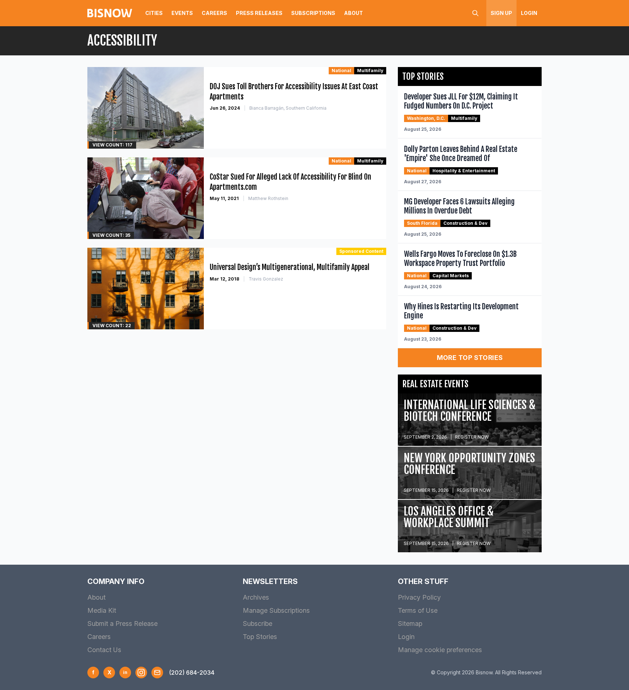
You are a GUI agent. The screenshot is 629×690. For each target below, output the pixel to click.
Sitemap (410, 623)
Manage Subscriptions (276, 610)
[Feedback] (157, 672)
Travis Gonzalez (266, 279)
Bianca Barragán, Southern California (288, 108)
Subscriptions (313, 13)
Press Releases (259, 13)
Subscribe (257, 623)
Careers (214, 13)
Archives (256, 597)
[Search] (475, 13)
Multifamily (370, 70)
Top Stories (260, 636)
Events (182, 13)
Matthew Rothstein (268, 198)
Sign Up (501, 13)
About (353, 13)
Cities (154, 13)
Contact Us (104, 650)
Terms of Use (418, 610)
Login (529, 13)
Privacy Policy (419, 597)
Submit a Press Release (122, 623)
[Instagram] (141, 672)
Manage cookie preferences (440, 650)
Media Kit (101, 610)
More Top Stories (470, 357)
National (341, 70)
